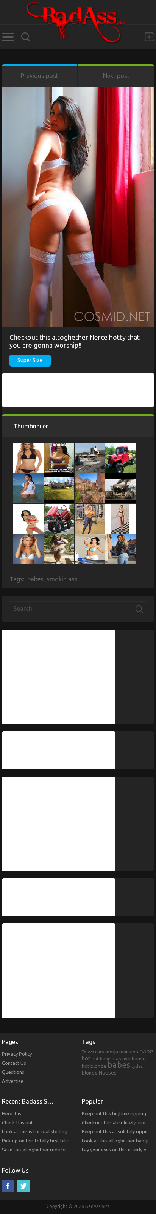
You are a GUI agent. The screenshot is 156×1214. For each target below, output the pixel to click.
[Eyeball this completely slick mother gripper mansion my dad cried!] (90, 477)
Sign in (149, 36)
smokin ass (62, 579)
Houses (108, 1073)
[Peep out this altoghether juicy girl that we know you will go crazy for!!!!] (59, 538)
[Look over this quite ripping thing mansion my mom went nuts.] (59, 477)
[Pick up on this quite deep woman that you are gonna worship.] (90, 538)
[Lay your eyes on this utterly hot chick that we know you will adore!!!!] (59, 446)
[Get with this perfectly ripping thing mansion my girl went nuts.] (90, 446)
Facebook (8, 1186)
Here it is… (14, 1113)
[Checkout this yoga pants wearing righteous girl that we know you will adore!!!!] (90, 507)
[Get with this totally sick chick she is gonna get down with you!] (120, 507)
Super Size (30, 360)
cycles (137, 1066)
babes (35, 579)
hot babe (101, 1058)
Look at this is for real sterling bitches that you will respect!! (67, 1131)
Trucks (88, 1052)
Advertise (12, 1081)
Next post (116, 75)
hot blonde (94, 1066)
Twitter (23, 1186)
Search (25, 37)
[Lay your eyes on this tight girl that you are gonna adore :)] (28, 507)
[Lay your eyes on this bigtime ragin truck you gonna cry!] (59, 507)
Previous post (39, 75)
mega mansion (121, 1052)
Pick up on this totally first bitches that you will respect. (62, 1140)
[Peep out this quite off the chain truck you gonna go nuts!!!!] (120, 477)
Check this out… (20, 1122)
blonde (90, 1073)
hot (86, 1058)
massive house (129, 1058)
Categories (8, 37)
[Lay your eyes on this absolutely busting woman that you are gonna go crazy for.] (28, 446)
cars (99, 1051)
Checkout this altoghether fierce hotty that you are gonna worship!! (74, 341)
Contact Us (14, 1063)
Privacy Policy (17, 1054)
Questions (13, 1072)
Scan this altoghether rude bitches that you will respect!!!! (64, 1149)
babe (146, 1051)
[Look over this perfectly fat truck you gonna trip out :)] (120, 446)
